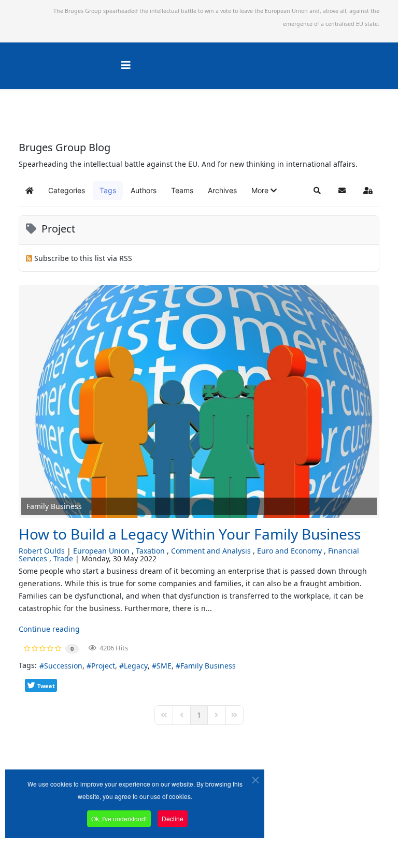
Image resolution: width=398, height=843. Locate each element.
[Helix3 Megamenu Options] (126, 65)
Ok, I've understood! (119, 818)
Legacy (136, 666)
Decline (172, 818)
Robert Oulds (42, 551)
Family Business (208, 666)
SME (164, 666)
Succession (63, 666)
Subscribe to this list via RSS (83, 258)
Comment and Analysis (211, 551)
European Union (101, 551)
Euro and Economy (289, 551)
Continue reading (49, 629)
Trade (63, 558)
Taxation (150, 551)
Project (103, 666)
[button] (264, 190)
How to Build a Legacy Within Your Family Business (190, 534)
